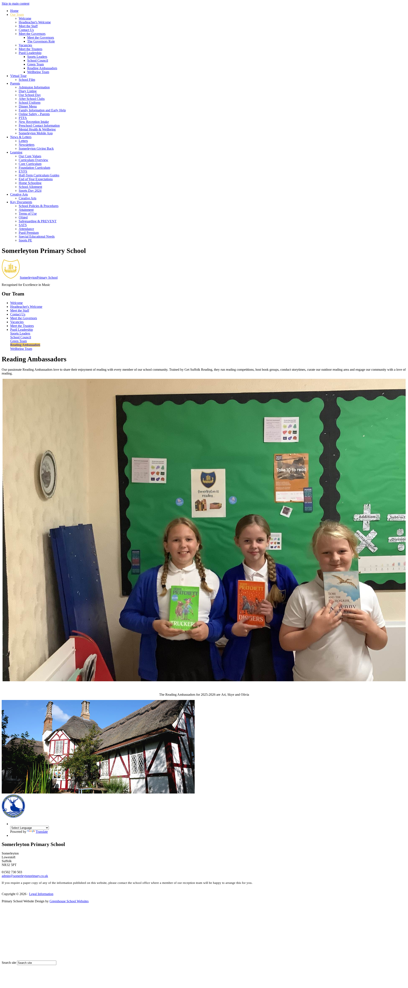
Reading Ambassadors (42, 68)
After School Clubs (32, 99)
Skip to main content (15, 3)
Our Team (17, 14)
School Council (37, 60)
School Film (27, 79)
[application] (204, 933)
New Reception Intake (34, 121)
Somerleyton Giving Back (36, 148)
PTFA (23, 118)
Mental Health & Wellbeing (37, 129)
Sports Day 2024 (30, 190)
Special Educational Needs (37, 236)
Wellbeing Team (38, 72)
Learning (16, 152)
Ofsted (23, 217)
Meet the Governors (32, 33)
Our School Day (30, 95)
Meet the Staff (28, 26)
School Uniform (29, 102)
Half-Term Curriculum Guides (39, 175)
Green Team (35, 64)
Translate (42, 831)
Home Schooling (30, 183)
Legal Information (41, 894)
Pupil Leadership (30, 53)
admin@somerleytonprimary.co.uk (25, 876)
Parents (15, 83)
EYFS (23, 171)
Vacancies (25, 45)
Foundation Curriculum (34, 167)
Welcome (25, 18)
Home (14, 11)
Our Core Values (30, 156)
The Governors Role (41, 41)
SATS (23, 225)
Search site (9, 962)
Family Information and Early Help (42, 110)
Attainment (26, 210)
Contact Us (26, 30)
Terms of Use (28, 213)
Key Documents (21, 202)
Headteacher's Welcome (35, 22)
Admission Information (34, 87)
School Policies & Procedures (38, 206)
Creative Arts (19, 194)
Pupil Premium (29, 232)
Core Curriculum (30, 164)
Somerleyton (39, 277)
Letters (23, 141)
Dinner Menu (28, 106)
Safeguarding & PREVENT (38, 221)
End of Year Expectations (36, 179)
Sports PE (25, 240)
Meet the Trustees (30, 49)
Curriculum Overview (33, 160)
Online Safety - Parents (34, 114)
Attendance (26, 229)
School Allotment (30, 187)
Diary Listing (28, 91)
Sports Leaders (37, 56)
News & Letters (20, 137)
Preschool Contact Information (39, 125)
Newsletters (26, 144)
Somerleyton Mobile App (36, 133)
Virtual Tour (18, 76)
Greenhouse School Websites (69, 901)
